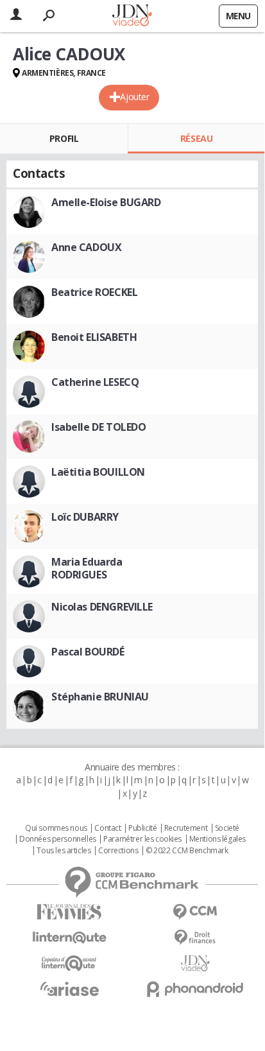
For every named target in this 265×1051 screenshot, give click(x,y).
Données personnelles (57, 839)
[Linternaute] (69, 938)
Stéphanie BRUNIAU (100, 697)
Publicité (142, 828)
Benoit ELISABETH (94, 337)
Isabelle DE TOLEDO (98, 427)
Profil (63, 138)
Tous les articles (63, 850)
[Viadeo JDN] (195, 963)
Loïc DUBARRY (85, 517)
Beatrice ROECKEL (94, 292)
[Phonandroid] (195, 989)
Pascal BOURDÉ (87, 652)
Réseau (196, 138)
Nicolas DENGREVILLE (102, 607)
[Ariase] (69, 989)
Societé (227, 828)
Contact (107, 828)
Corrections (118, 850)
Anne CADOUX (86, 247)
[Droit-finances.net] (195, 938)
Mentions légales (217, 839)
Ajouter (134, 97)
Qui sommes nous (56, 828)
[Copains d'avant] (69, 963)
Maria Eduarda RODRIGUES (87, 568)
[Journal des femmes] (69, 912)
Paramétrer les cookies (142, 839)
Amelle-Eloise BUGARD (106, 202)
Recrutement (185, 828)
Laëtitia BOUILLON (98, 472)
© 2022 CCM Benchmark (187, 850)
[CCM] (195, 912)
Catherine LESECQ (95, 382)
